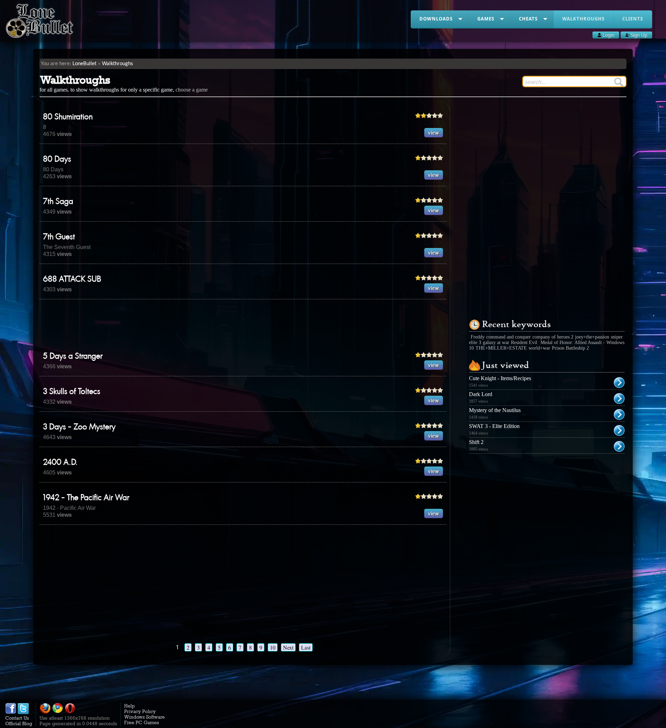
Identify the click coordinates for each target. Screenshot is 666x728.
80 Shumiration (68, 117)
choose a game (192, 90)
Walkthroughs (117, 64)
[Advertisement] (243, 325)
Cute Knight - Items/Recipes (500, 378)
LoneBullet (84, 64)
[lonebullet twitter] (23, 712)
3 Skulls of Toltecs (71, 392)
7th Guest (59, 237)
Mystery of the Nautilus (495, 410)
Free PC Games (141, 722)
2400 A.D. (60, 462)
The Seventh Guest (67, 247)
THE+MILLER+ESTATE (501, 348)
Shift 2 (476, 442)
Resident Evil (525, 342)
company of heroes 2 (552, 337)
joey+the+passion (592, 337)
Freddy (478, 337)
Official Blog (18, 723)
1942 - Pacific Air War (69, 508)
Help (129, 706)
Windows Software (144, 717)
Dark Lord (480, 394)
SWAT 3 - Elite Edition (494, 426)
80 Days (57, 159)
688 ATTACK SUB (72, 279)
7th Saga (58, 202)
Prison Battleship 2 (570, 348)
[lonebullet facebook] (10, 712)
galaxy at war (496, 342)
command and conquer (508, 337)
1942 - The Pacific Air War (86, 498)
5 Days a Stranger (73, 356)
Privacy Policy (140, 711)
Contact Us (17, 718)
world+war (539, 348)
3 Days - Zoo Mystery (79, 427)
